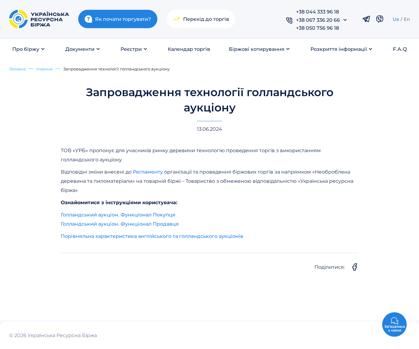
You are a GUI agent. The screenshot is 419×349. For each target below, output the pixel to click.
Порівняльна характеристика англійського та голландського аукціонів (152, 236)
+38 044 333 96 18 (317, 11)
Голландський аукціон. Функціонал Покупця (118, 214)
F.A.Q (400, 49)
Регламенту (147, 171)
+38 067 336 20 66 (318, 20)
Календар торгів (189, 49)
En (407, 19)
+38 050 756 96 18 (317, 27)
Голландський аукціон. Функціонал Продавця (120, 223)
